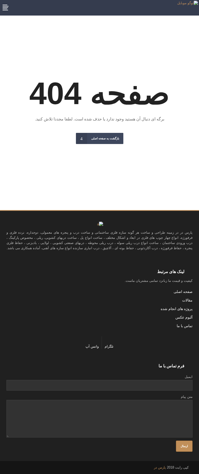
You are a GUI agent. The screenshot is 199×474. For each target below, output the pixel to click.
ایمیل (189, 377)
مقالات (187, 300)
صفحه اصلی (183, 292)
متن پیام (187, 397)
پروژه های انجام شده (177, 309)
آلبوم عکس (184, 317)
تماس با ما (185, 326)
